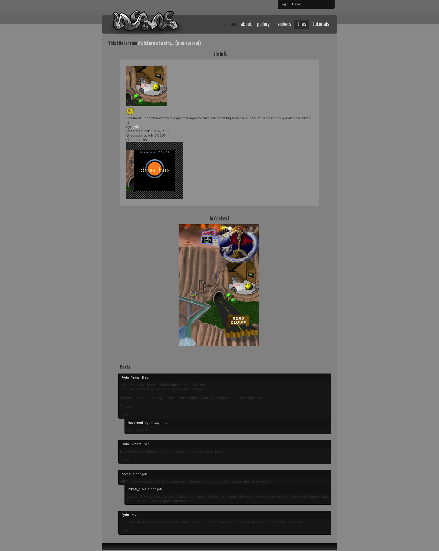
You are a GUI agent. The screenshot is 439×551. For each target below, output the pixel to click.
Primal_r (134, 489)
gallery (263, 24)
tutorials (320, 24)
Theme (297, 4)
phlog (126, 474)
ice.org (145, 24)
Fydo (135, 126)
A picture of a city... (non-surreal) (169, 43)
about (246, 24)
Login (284, 4)
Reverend (135, 422)
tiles (301, 24)
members (282, 24)
